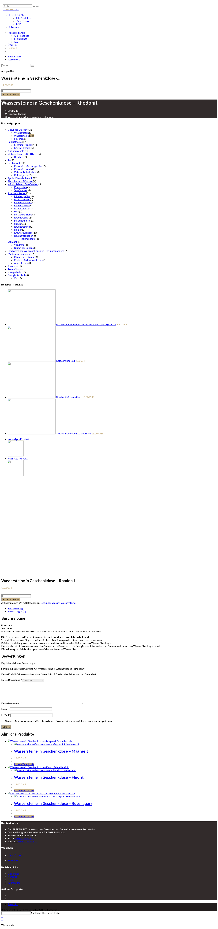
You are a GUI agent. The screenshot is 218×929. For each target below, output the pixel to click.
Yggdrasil (19, 244)
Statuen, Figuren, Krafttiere (22, 153)
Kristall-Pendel (22, 147)
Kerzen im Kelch (23, 168)
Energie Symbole (17, 275)
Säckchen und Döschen (20, 181)
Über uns (14, 27)
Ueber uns (13, 873)
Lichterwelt (14, 162)
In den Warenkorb (11, 94)
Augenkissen (21, 262)
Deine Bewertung (11, 679)
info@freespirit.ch (24, 838)
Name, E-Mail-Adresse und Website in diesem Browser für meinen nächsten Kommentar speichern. (58, 720)
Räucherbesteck (23, 202)
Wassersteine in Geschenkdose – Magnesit (51, 751)
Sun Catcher (20, 190)
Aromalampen (22, 199)
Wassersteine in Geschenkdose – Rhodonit (31, 116)
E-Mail (5, 714)
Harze (17, 223)
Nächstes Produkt (18, 458)
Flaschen (19, 138)
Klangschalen (15, 272)
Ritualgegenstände (24, 256)
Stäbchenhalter (22, 220)
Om (16, 278)
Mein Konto (22, 20)
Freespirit (13, 904)
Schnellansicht (65, 741)
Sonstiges (13, 265)
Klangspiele (20, 187)
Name (5, 708)
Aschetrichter (21, 208)
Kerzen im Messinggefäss (28, 165)
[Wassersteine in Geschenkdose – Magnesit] (16, 455)
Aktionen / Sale (16, 150)
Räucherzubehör (17, 193)
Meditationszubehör (19, 253)
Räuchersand (21, 217)
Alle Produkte (23, 17)
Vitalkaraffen (21, 132)
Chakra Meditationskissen (28, 259)
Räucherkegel (27, 238)
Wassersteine (21, 135)
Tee (10, 159)
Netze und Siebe (23, 214)
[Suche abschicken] (32, 66)
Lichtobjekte (21, 175)
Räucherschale (22, 205)
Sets (16, 211)
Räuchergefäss (22, 196)
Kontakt (12, 876)
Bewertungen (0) (17, 611)
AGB (18, 24)
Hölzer (18, 229)
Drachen (18, 156)
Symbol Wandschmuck (20, 178)
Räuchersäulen (22, 226)
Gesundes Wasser (17, 129)
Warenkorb (14, 59)
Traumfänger (15, 268)
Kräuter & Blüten (23, 232)
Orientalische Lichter (25, 172)
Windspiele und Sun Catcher (23, 184)
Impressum (14, 882)
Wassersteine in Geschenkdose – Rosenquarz (53, 803)
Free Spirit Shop (17, 14)
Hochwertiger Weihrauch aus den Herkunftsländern (36, 250)
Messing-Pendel (23, 144)
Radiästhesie (15, 141)
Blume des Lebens (24, 247)
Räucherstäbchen (23, 235)
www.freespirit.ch (27, 841)
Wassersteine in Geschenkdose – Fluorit (49, 777)
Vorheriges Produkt (18, 438)
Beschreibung (15, 608)
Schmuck (13, 241)
